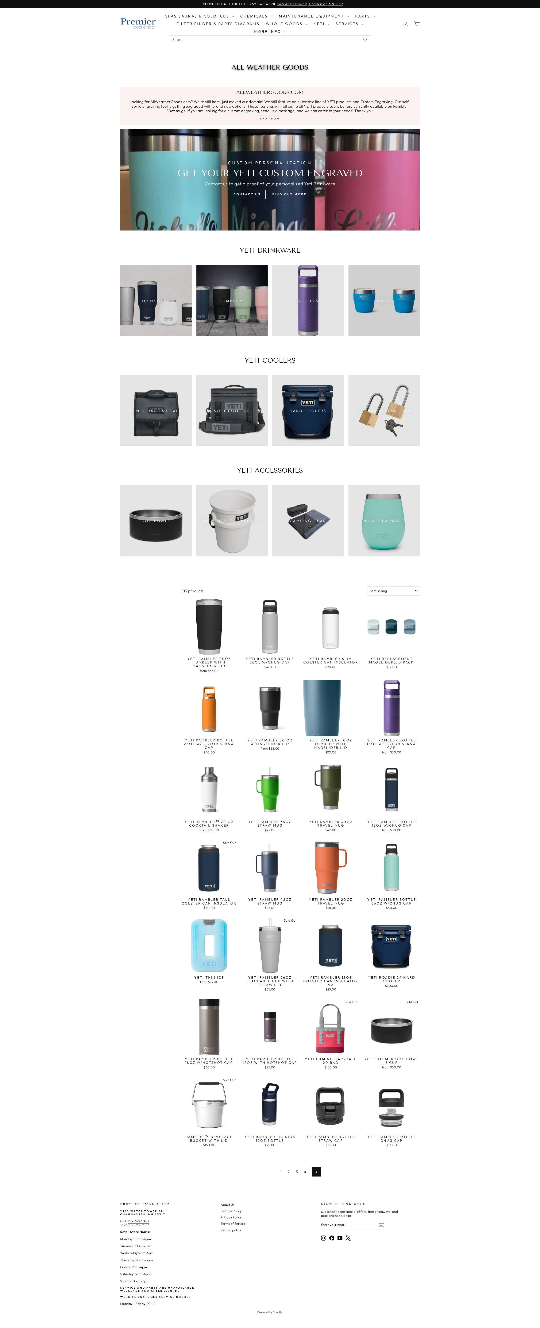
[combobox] (270, 39)
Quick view (209, 650)
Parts (363, 16)
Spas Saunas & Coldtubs (198, 16)
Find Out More (289, 194)
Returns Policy (231, 1211)
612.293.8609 (138, 1225)
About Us (227, 1205)
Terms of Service (233, 1224)
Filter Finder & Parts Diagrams (218, 23)
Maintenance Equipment (312, 16)
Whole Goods (285, 23)
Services (348, 23)
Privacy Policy (231, 1217)
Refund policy (231, 1230)
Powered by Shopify (269, 1312)
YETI (320, 23)
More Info (268, 31)
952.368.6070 (138, 1221)
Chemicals (254, 16)
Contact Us (247, 194)
